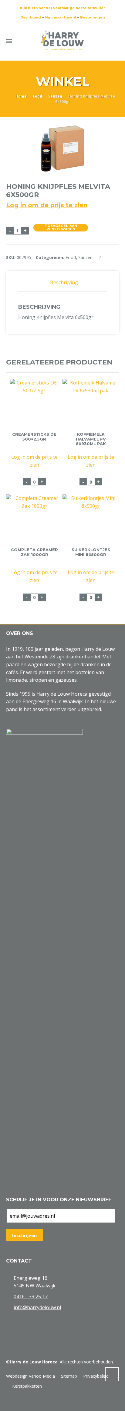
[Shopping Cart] (103, 40)
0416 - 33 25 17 (31, 1296)
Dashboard (30, 17)
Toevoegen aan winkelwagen (61, 227)
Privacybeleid (96, 1376)
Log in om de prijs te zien (46, 205)
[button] (7, 1403)
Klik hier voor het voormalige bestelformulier (62, 8)
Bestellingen (92, 17)
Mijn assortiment (60, 17)
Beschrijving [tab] (64, 282)
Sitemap (69, 1376)
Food (37, 96)
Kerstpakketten (27, 1386)
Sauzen (55, 96)
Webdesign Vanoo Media (30, 1376)
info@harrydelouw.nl (37, 1307)
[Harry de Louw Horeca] (62, 40)
